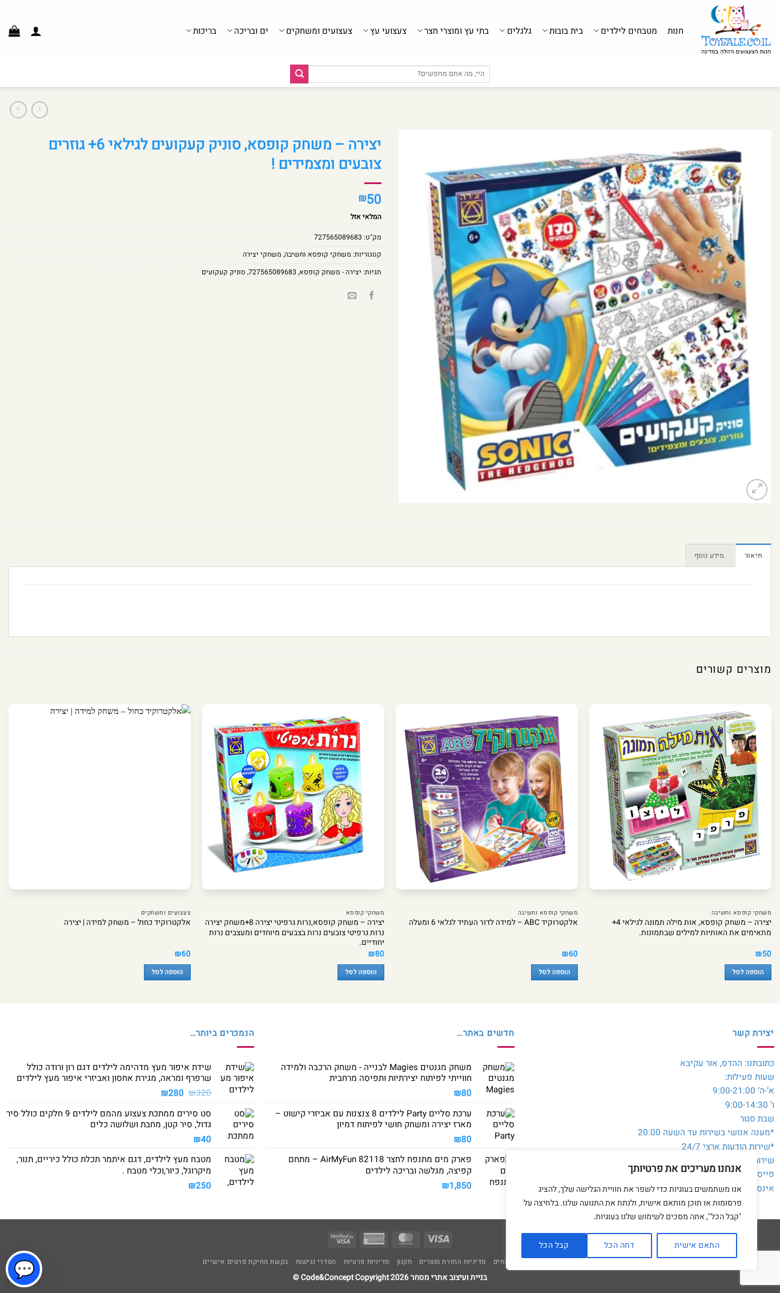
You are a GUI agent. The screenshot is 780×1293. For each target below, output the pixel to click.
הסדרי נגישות (316, 1262)
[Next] (9, 845)
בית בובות (566, 31)
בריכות (204, 31)
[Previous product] (18, 109)
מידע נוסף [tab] (709, 555)
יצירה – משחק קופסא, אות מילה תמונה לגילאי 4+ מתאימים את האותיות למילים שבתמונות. (691, 928)
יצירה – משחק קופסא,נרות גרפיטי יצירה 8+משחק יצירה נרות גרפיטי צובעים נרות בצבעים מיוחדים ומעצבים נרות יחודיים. (294, 933)
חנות (675, 31)
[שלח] (299, 74)
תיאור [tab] (753, 555)
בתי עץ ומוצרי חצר (456, 31)
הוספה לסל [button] (748, 972)
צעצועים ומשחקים (319, 31)
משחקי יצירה (262, 254)
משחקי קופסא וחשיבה (317, 254)
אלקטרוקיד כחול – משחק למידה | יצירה (127, 923)
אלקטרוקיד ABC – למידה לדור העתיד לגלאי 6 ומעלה (493, 923)
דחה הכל (619, 1245)
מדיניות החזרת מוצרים (452, 1262)
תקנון (404, 1262)
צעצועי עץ (388, 31)
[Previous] (770, 845)
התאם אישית (696, 1245)
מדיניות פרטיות (366, 1262)
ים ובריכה (251, 31)
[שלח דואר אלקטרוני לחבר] (352, 296)
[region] (631, 1210)
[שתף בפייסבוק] (371, 296)
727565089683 (272, 272)
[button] (36, 30)
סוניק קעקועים (224, 272)
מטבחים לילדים (629, 31)
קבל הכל (554, 1245)
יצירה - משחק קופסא (330, 272)
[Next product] (39, 109)
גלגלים (519, 31)
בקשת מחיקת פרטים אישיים (245, 1262)
